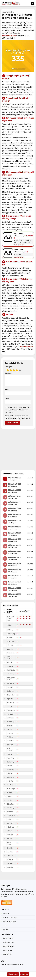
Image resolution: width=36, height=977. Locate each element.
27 (17, 848)
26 (17, 831)
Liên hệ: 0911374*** (19, 257)
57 (27, 618)
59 (17, 620)
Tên (7, 389)
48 (17, 769)
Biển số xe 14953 (14, 557)
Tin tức (5, 925)
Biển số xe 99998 (14, 588)
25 (17, 852)
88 (17, 741)
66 (17, 804)
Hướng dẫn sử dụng (9, 921)
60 (20, 637)
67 (17, 737)
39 (17, 637)
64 (17, 777)
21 (17, 838)
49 (17, 674)
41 (17, 616)
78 (17, 792)
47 (17, 662)
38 (17, 800)
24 (17, 754)
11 (17, 867)
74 (17, 819)
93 (17, 710)
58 (30, 618)
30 (20, 624)
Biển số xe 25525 (14, 594)
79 (17, 641)
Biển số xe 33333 (14, 545)
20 (17, 749)
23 (17, 859)
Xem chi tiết (30, 478)
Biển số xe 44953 (14, 576)
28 (17, 733)
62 (17, 649)
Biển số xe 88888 (14, 490)
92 (17, 653)
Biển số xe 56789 (14, 533)
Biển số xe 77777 (14, 521)
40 (17, 626)
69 (17, 773)
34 (17, 702)
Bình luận (8, 373)
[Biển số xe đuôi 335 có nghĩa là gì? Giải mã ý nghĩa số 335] (18, 56)
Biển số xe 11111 (14, 508)
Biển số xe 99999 (14, 478)
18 (17, 758)
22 (17, 843)
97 (17, 863)
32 (27, 624)
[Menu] (32, 3)
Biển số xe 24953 (14, 564)
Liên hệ (5, 929)
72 (17, 658)
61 (17, 634)
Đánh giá (8, 367)
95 (17, 827)
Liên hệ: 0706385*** (19, 245)
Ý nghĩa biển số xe (8, 12)
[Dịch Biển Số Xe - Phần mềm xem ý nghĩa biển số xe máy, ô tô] (10, 3)
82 (17, 812)
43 (17, 630)
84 (17, 823)
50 (20, 616)
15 (17, 645)
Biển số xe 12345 (14, 496)
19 (17, 785)
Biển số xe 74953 (14, 582)
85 (17, 789)
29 (17, 624)
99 (17, 687)
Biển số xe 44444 (14, 514)
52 (27, 616)
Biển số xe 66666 (14, 502)
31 (23, 624)
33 (30, 624)
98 (17, 729)
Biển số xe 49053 (14, 570)
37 (17, 699)
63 (17, 722)
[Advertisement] (18, 450)
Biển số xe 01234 (14, 539)
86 (17, 670)
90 (17, 796)
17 (17, 725)
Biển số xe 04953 (14, 484)
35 (17, 781)
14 (17, 691)
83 (17, 808)
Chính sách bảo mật (9, 917)
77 (17, 718)
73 (17, 815)
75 (17, 679)
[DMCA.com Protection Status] (6, 902)
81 (17, 706)
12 (17, 856)
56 (23, 618)
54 (17, 618)
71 (17, 766)
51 (23, 616)
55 (20, 618)
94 (17, 835)
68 (17, 683)
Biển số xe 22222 (14, 551)
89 (17, 714)
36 (17, 695)
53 (30, 616)
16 (20, 645)
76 (17, 762)
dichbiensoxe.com (9, 36)
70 (17, 745)
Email (7, 398)
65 (17, 666)
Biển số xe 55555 (14, 527)
